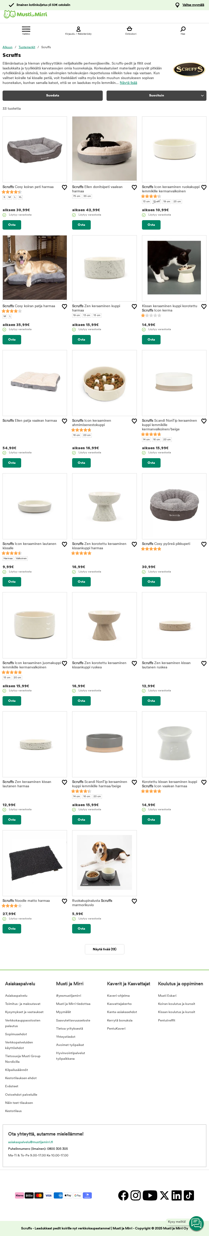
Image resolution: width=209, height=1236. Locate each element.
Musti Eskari (167, 995)
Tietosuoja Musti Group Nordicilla (23, 1059)
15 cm (156, 201)
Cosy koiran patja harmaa (29, 306)
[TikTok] (188, 1195)
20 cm (87, 435)
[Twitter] (164, 1195)
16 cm (76, 435)
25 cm (177, 201)
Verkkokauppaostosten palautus (22, 1023)
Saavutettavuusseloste (73, 1020)
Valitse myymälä (193, 5)
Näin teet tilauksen (19, 1103)
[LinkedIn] (176, 1195)
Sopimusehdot (16, 1034)
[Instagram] (135, 1195)
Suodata (52, 95)
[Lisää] (64, 187)
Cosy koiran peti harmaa (28, 187)
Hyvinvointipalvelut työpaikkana (70, 1056)
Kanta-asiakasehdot (122, 1012)
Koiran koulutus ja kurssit (176, 1004)
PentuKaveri (116, 1028)
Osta (12, 225)
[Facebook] (123, 1195)
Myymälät (63, 1012)
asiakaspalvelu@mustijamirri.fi (30, 1142)
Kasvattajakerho (119, 1004)
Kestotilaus (13, 1111)
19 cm (166, 201)
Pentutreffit (166, 1020)
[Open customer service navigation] (197, 1224)
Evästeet (11, 1086)
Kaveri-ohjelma (118, 995)
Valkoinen (21, 558)
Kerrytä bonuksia (120, 1020)
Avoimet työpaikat (70, 1045)
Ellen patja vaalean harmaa (30, 421)
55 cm (87, 196)
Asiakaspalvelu (16, 995)
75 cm (76, 196)
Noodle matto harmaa (26, 901)
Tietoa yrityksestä (69, 1028)
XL (20, 197)
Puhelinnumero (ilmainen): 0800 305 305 (38, 1149)
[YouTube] (149, 1195)
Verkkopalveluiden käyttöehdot (19, 1045)
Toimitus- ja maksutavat (23, 1004)
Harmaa (8, 558)
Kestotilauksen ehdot (21, 1078)
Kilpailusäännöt (16, 1070)
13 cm (146, 201)
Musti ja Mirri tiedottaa (73, 1004)
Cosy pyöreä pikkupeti (166, 544)
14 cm (146, 439)
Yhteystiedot (65, 1037)
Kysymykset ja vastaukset (24, 1012)
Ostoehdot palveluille (21, 1094)
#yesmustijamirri (68, 995)
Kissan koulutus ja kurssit (176, 1012)
